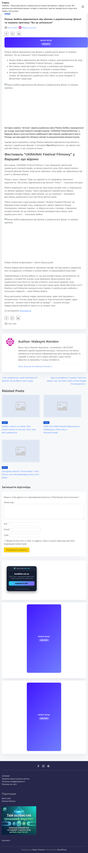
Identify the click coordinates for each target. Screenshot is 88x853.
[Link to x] (48, 767)
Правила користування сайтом (15, 779)
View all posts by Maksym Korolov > (35, 366)
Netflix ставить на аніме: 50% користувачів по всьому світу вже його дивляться (19, 429)
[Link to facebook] (38, 767)
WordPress (62, 850)
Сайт (6, 535)
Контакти (6, 840)
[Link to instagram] (43, 767)
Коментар (9, 502)
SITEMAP (6, 776)
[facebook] (6, 33)
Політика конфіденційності (13, 781)
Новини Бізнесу (9, 801)
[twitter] (12, 33)
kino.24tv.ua (25, 311)
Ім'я (6, 524)
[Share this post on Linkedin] (19, 33)
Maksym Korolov (29, 28)
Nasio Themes (38, 850)
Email (7, 529)
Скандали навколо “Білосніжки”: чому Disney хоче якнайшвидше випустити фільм (20, 474)
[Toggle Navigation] (83, 6)
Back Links (6, 798)
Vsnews (5, 2)
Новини (5, 422)
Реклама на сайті (9, 784)
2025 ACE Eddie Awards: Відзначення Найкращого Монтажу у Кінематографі (61, 429)
